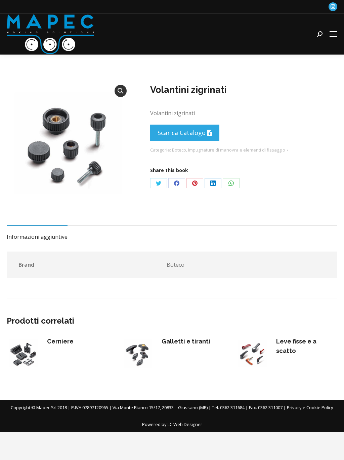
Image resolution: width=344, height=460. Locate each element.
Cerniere (60, 341)
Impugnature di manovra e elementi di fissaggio (236, 150)
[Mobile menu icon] (333, 34)
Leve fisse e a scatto (296, 346)
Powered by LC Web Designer (172, 424)
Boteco (179, 150)
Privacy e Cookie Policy (310, 407)
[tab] (37, 233)
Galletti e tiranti (186, 341)
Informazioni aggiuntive (37, 236)
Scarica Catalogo (182, 133)
